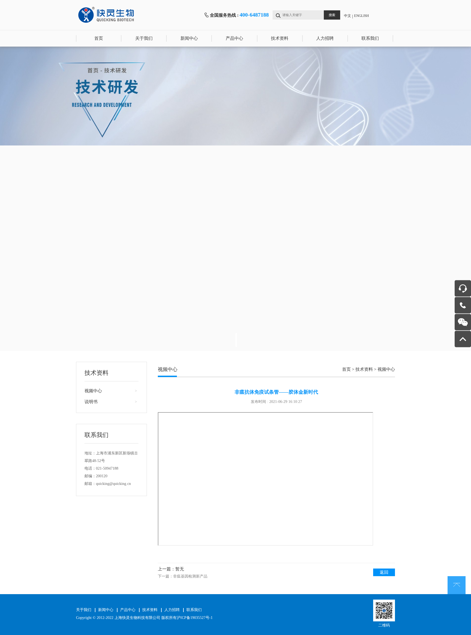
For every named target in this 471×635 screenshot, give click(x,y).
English (361, 16)
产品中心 (234, 38)
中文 (347, 16)
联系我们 (370, 38)
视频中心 (93, 390)
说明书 (91, 401)
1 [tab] (236, 340)
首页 (98, 38)
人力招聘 (325, 38)
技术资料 (279, 38)
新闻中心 (189, 38)
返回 (384, 572)
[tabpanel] (235, 199)
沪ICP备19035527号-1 (195, 618)
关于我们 (144, 38)
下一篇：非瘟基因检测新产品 (182, 576)
